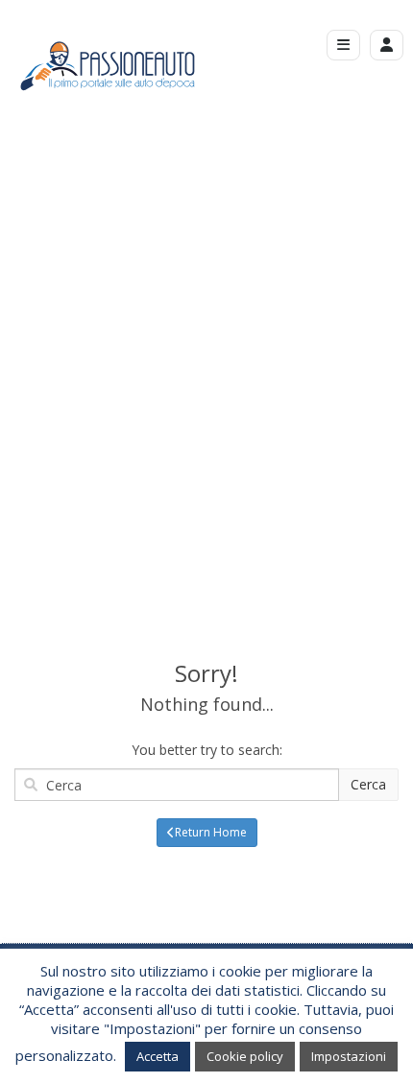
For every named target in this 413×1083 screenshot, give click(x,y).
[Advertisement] (206, 355)
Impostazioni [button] (348, 1056)
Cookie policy (244, 1056)
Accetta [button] (157, 1056)
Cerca (368, 784)
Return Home (211, 832)
